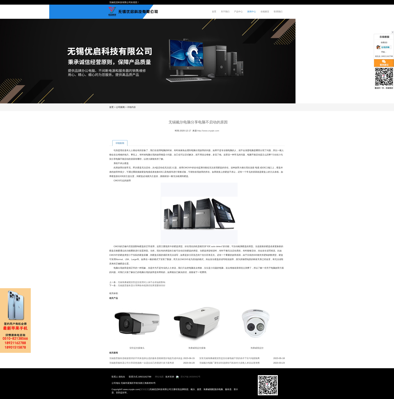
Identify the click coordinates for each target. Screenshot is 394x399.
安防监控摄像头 (137, 348)
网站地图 (159, 376)
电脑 (116, 150)
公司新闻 (120, 107)
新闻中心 (251, 11)
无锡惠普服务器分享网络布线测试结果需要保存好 (141, 285)
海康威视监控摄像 (197, 348)
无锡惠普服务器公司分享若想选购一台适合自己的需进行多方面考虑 (141, 363)
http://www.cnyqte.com (208, 130)
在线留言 (265, 11)
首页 (214, 11)
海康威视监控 (257, 348)
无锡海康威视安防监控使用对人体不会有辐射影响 (141, 282)
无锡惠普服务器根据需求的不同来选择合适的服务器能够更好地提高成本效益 (146, 358)
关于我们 (225, 11)
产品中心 (238, 11)
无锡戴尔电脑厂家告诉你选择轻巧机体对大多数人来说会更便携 (229, 363)
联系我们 (278, 11)
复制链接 (144, 389)
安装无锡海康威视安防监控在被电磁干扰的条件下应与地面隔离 (229, 358)
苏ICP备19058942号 (190, 376)
